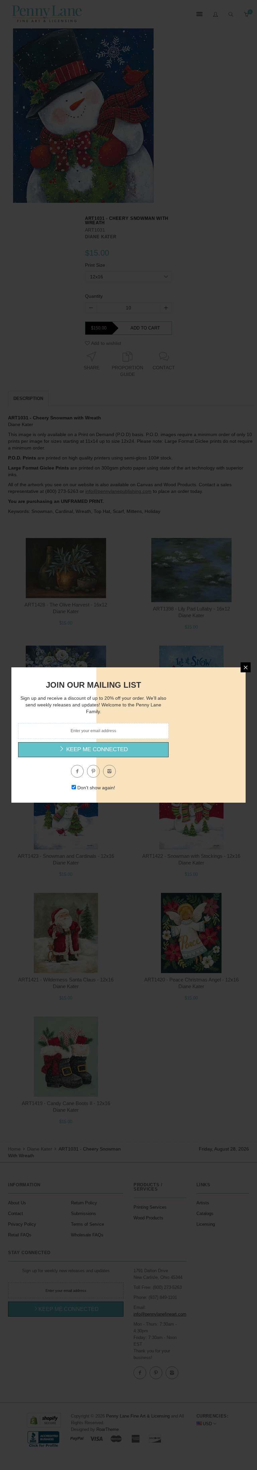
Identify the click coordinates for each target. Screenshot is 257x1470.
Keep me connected (96, 749)
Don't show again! (96, 787)
